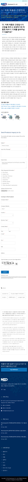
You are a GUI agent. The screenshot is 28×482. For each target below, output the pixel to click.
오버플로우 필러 (21, 297)
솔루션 (4, 459)
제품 (4, 457)
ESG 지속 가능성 (7, 467)
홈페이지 (5, 451)
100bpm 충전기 (12, 297)
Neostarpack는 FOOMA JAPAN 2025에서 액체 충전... (14, 436)
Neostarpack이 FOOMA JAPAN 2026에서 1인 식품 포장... (14, 423)
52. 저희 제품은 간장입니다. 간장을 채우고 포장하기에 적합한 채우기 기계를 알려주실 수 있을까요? (14, 16)
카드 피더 (20, 346)
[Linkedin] (4, 389)
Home (4, 14)
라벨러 (12, 346)
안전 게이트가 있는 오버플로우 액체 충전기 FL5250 (13, 106)
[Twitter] (3, 389)
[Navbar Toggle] (25, 4)
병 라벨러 (9, 349)
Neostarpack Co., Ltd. (13, 478)
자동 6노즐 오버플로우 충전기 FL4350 (10, 108)
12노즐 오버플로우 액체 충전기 (17, 293)
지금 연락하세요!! (14, 369)
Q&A (8, 14)
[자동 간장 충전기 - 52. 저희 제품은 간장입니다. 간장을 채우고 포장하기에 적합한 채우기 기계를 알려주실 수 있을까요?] (4, 117)
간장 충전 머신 (5, 293)
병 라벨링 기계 (13, 349)
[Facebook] (1, 389)
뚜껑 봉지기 (4, 349)
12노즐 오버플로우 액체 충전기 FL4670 (10, 104)
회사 (4, 454)
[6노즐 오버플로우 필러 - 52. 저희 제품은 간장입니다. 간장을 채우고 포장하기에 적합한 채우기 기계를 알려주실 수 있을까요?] (17, 117)
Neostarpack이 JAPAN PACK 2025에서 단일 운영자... (14, 430)
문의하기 (22, 349)
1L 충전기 (4, 297)
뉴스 (4, 462)
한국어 (25, 1)
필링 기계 (16, 346)
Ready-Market (19, 479)
